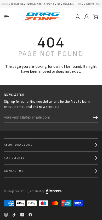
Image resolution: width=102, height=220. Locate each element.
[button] (77, 16)
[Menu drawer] (7, 16)
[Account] (86, 16)
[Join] (95, 117)
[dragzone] (42, 16)
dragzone (13, 191)
